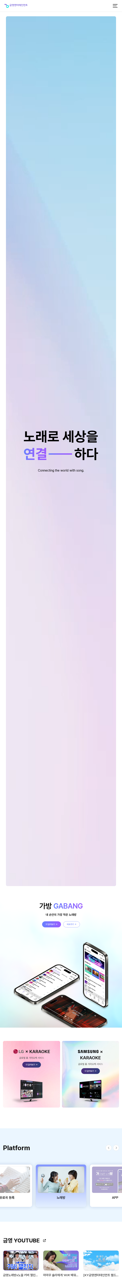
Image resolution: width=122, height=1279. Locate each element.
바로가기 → (71, 924)
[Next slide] (116, 1148)
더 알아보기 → (51, 924)
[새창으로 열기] (44, 1240)
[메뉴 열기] (115, 6)
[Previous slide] (109, 1148)
